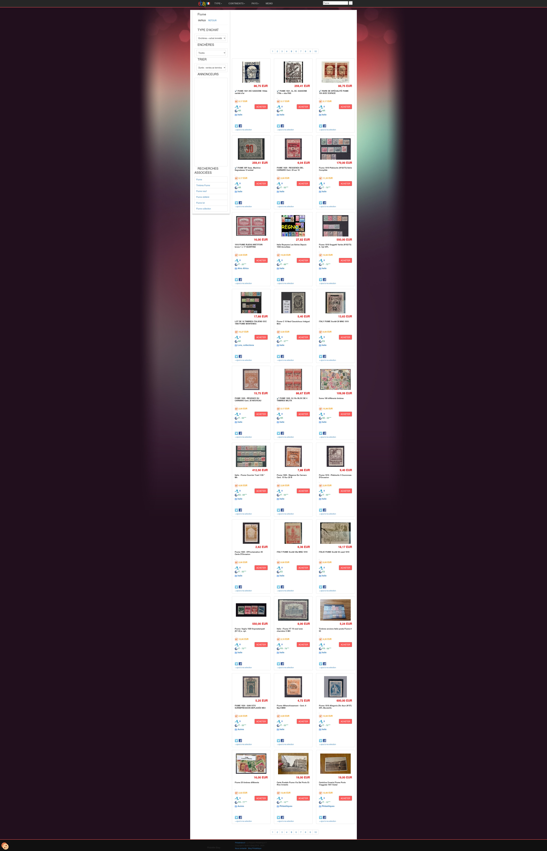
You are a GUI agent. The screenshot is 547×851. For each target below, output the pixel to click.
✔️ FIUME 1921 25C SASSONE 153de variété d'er (251, 91)
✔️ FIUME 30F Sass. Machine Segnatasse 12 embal (248, 168)
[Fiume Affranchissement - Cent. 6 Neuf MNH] (293, 686)
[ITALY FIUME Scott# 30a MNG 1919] (293, 533)
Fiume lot (200, 202)
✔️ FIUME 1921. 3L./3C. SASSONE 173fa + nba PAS (292, 91)
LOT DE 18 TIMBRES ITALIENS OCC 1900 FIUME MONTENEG (251, 322)
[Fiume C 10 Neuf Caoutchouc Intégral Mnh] (293, 302)
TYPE (217, 3)
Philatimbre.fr (240, 842)
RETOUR (212, 20)
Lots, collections (246, 345)
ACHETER (261, 106)
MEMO (269, 3)
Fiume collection (203, 208)
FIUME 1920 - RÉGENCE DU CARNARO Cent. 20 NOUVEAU (248, 399)
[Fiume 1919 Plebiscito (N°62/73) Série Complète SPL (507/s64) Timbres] (335, 149)
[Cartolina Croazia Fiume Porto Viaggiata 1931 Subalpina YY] (335, 764)
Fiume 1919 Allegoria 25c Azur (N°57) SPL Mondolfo (335, 706)
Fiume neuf (201, 191)
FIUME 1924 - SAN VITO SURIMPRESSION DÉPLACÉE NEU (250, 706)
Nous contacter (241, 848)
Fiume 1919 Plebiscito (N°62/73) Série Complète (335, 168)
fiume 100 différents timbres (331, 398)
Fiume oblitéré (202, 196)
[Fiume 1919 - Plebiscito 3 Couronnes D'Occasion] (335, 456)
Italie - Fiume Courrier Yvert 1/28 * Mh (250, 476)
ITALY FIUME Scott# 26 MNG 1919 (334, 321)
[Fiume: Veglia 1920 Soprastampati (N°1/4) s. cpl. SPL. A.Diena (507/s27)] (251, 610)
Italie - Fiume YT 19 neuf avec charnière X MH (290, 629)
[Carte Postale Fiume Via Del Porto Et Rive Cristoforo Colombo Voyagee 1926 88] (293, 763)
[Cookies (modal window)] (5, 846)
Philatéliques (286, 806)
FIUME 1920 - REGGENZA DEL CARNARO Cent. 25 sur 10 (290, 168)
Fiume (199, 179)
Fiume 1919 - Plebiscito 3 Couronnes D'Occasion (335, 476)
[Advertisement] (211, 122)
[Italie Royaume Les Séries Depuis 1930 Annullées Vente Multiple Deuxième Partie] (293, 225)
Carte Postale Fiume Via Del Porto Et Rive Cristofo (293, 783)
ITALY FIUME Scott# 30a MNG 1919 (292, 551)
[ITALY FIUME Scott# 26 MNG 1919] (335, 302)
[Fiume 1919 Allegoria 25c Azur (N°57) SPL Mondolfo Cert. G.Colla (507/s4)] (335, 686)
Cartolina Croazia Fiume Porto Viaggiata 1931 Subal (332, 783)
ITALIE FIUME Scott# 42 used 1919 (334, 551)
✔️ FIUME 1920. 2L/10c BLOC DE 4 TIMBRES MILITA (292, 399)
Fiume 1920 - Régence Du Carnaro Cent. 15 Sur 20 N (292, 476)
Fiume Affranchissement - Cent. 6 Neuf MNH (291, 706)
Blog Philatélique (254, 848)
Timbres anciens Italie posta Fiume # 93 (335, 629)
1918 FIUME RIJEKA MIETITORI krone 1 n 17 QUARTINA (249, 245)
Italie (240, 114)
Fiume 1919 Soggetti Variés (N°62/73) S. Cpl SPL (335, 245)
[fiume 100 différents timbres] (335, 379)
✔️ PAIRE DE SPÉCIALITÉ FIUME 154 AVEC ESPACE (334, 91)
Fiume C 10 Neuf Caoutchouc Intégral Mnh (293, 322)
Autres (241, 729)
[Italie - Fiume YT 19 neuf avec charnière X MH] (293, 610)
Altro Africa (243, 268)
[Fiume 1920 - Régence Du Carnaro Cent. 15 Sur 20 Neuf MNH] (293, 456)
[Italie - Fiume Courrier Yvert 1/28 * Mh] (251, 456)
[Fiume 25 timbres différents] (251, 764)
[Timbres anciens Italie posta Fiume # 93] (335, 610)
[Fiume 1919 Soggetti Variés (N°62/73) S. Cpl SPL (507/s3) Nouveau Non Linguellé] (335, 225)
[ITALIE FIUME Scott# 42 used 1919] (335, 533)
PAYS (254, 3)
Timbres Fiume (203, 185)
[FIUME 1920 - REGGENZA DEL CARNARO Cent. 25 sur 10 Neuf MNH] (293, 148)
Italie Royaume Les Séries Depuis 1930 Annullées (291, 245)
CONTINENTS (236, 3)
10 (315, 51)
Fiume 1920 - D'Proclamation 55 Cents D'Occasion (249, 552)
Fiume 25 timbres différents (247, 782)
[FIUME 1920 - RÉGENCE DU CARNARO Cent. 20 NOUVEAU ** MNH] (251, 379)
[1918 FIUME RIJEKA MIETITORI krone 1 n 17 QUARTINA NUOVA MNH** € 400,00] (251, 226)
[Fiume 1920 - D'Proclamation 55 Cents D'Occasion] (251, 533)
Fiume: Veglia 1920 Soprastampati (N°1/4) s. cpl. (250, 629)
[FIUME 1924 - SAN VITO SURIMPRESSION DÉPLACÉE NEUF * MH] (251, 686)
